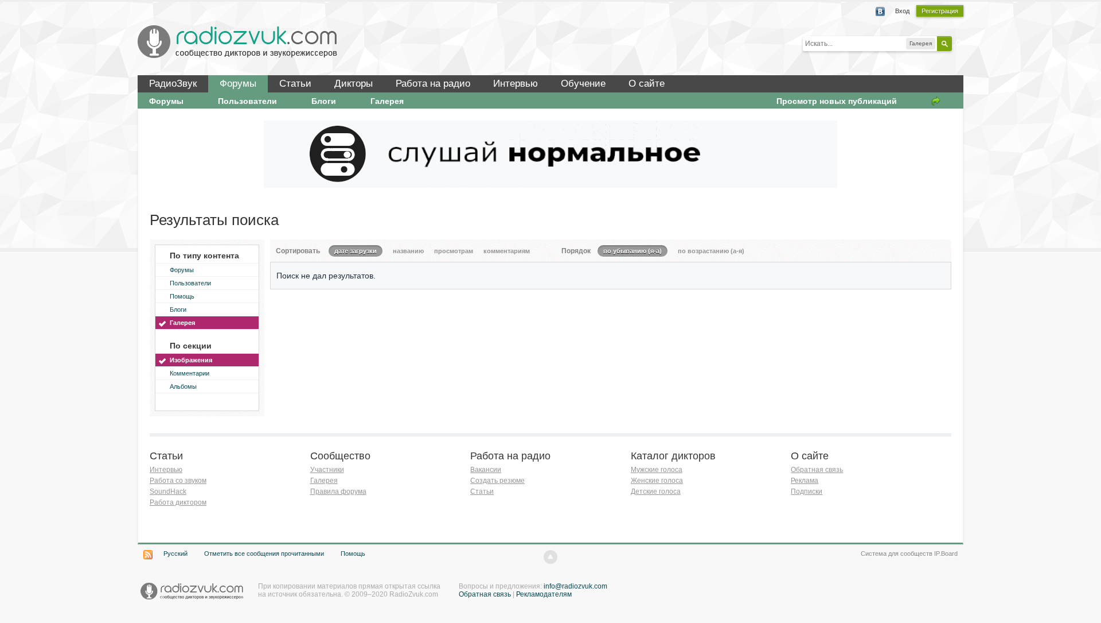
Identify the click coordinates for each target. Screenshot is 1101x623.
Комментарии (189, 373)
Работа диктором (178, 502)
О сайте (646, 83)
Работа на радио (433, 83)
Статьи (295, 83)
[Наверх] (550, 557)
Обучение (583, 83)
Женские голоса (657, 481)
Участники (327, 470)
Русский (175, 553)
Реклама (804, 481)
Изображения (191, 360)
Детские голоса (656, 491)
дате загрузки (355, 250)
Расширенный (958, 43)
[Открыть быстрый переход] (936, 101)
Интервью (515, 83)
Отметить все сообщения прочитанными (264, 553)
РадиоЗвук (173, 83)
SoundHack (168, 491)
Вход (902, 10)
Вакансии (485, 470)
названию (408, 250)
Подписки (806, 491)
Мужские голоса (656, 470)
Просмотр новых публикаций (836, 101)
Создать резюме (497, 481)
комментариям (506, 250)
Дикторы (353, 83)
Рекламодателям (544, 594)
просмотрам (453, 250)
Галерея (387, 101)
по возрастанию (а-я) (711, 250)
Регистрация (940, 10)
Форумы (238, 83)
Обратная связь (817, 470)
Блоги (323, 101)
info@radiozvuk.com (575, 586)
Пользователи (247, 101)
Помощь (182, 296)
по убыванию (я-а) (632, 250)
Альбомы (183, 386)
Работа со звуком (178, 481)
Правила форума (338, 491)
